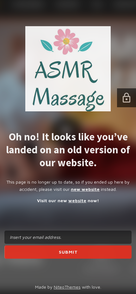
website (77, 200)
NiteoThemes (67, 287)
